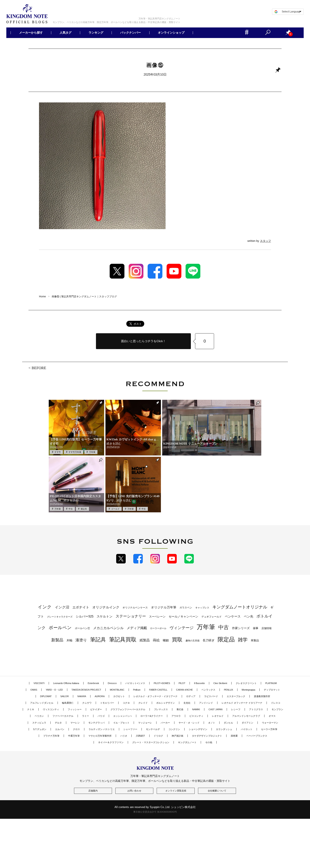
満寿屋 (234, 736)
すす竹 (57, 452)
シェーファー (130, 729)
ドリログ (158, 736)
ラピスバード (211, 696)
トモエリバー (107, 703)
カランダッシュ (224, 729)
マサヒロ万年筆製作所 (100, 736)
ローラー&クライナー (151, 716)
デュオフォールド (211, 616)
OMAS (33, 689)
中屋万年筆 (74, 736)
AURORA (100, 696)
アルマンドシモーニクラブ (246, 716)
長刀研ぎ (208, 640)
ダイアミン (247, 722)
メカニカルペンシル (108, 628)
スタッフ (265, 240)
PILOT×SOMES (162, 683)
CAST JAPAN (215, 709)
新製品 (57, 640)
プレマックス (161, 709)
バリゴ (101, 716)
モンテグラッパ (96, 722)
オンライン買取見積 (175, 790)
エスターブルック (236, 696)
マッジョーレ (145, 722)
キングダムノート (187, 742)
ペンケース (233, 616)
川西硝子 (140, 736)
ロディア (190, 696)
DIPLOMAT (46, 696)
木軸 (69, 640)
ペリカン (39, 716)
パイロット (246, 729)
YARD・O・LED (54, 689)
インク (45, 606)
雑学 (243, 639)
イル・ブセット (121, 722)
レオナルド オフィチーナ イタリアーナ (242, 703)
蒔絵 (156, 640)
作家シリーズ (241, 628)
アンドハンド (206, 703)
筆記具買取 (122, 639)
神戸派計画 (177, 736)
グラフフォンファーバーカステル (128, 709)
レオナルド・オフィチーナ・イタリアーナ (155, 696)
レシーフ (235, 709)
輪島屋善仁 (68, 703)
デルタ (58, 722)
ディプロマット (272, 689)
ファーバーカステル (63, 716)
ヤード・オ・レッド (189, 722)
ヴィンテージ (182, 628)
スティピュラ (39, 722)
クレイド (143, 703)
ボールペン (60, 627)
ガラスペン (185, 607)
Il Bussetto (199, 683)
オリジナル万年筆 (163, 607)
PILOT (182, 683)
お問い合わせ (134, 790)
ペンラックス (208, 689)
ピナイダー (96, 709)
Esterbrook (93, 683)
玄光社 (186, 703)
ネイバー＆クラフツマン (111, 742)
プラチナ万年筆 (51, 736)
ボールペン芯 (82, 628)
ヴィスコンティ (51, 709)
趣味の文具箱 (192, 640)
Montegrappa (248, 689)
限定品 (226, 639)
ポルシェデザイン (165, 703)
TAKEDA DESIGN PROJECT (86, 689)
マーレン (75, 722)
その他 (208, 742)
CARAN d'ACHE (184, 689)
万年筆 (92, 452)
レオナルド (218, 716)
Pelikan (136, 689)
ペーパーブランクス (256, 736)
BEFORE (39, 368)
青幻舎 (180, 709)
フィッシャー (75, 709)
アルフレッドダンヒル (41, 703)
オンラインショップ (171, 32)
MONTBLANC (117, 689)
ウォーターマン (270, 722)
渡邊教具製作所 (262, 696)
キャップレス (202, 607)
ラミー (85, 716)
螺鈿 (166, 640)
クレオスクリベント (246, 683)
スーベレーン (157, 616)
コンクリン (174, 729)
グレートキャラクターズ (60, 616)
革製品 (255, 640)
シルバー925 (84, 616)
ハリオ (123, 736)
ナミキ (30, 709)
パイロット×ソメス (135, 683)
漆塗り (81, 640)
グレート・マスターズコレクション (150, 742)
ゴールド (115, 509)
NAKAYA (81, 696)
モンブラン (277, 709)
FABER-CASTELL (158, 689)
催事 (255, 628)
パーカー (165, 722)
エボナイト (80, 607)
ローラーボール (158, 628)
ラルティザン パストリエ (102, 729)
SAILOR (64, 696)
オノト (211, 722)
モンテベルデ (153, 729)
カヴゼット (119, 696)
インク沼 (62, 607)
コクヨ (126, 703)
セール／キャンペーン (183, 616)
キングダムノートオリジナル (239, 607)
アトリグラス (256, 709)
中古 (71, 509)
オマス (272, 716)
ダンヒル (228, 722)
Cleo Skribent (220, 683)
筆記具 (84, 509)
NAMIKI (196, 709)
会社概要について (217, 790)
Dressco (112, 683)
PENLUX (228, 689)
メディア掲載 (137, 628)
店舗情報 (266, 628)
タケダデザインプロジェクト (207, 736)
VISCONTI (39, 683)
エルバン (59, 729)
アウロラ (176, 716)
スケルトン (104, 616)
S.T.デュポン (39, 729)
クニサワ (87, 703)
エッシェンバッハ (122, 716)
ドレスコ (275, 703)
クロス (76, 729)
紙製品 (145, 640)
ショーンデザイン (198, 729)
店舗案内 (93, 790)
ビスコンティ (196, 716)
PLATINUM (271, 683)
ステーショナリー (131, 616)
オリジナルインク (105, 607)
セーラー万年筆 (269, 729)
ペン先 (248, 616)
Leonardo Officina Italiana (66, 683)
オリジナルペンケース (135, 607)
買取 (177, 639)
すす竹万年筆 (75, 452)
